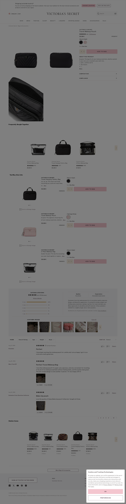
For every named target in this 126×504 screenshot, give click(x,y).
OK (105, 491)
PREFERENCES (105, 498)
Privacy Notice (107, 484)
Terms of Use (118, 484)
